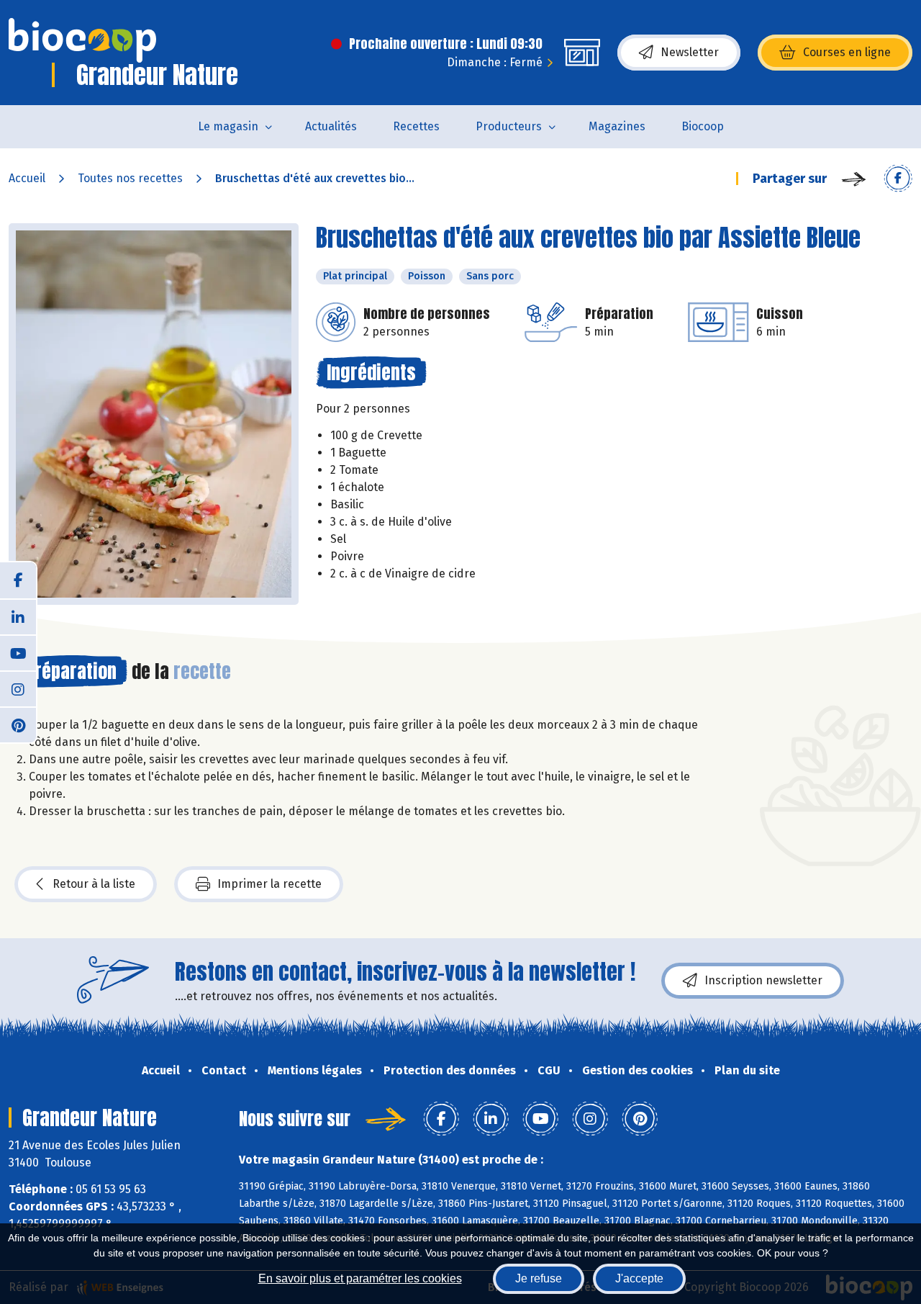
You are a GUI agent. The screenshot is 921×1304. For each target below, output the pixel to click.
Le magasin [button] (228, 126)
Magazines (617, 126)
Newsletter (690, 52)
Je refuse (538, 1278)
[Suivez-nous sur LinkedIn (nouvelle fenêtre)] (18, 616)
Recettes (416, 126)
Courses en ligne (847, 52)
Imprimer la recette (269, 884)
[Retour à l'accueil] (82, 40)
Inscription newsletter (763, 980)
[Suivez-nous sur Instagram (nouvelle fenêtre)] (18, 688)
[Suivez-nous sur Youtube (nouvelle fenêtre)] (18, 652)
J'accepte (639, 1278)
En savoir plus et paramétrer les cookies (360, 1278)
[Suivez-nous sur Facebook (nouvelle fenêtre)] (18, 580)
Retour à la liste (94, 884)
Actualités (331, 126)
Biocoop (702, 126)
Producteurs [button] (509, 126)
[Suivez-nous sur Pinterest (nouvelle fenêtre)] (18, 724)
